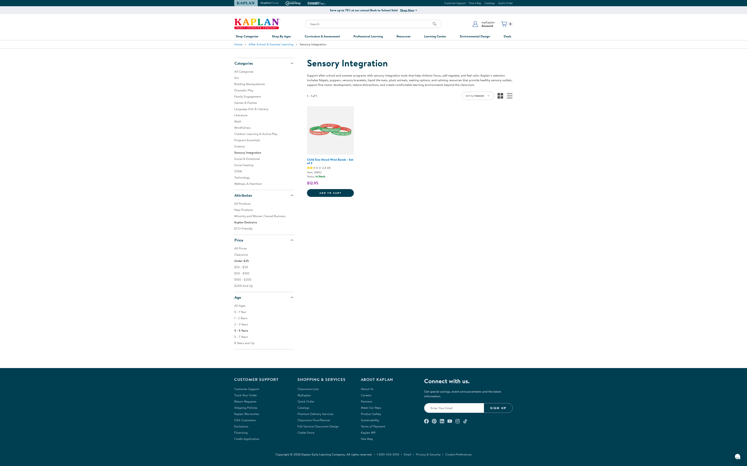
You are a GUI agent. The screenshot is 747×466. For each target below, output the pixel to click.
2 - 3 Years (241, 324)
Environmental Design (475, 36)
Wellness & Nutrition (248, 183)
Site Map (367, 439)
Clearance (241, 254)
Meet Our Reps (371, 407)
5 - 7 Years (241, 337)
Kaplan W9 (368, 432)
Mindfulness (242, 127)
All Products (242, 203)
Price (238, 240)
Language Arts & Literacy (251, 109)
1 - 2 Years (240, 318)
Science (239, 146)
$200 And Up (243, 286)
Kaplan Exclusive (245, 222)
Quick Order (505, 3)
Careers (366, 395)
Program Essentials (247, 140)
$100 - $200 (242, 279)
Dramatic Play (243, 90)
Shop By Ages (281, 36)
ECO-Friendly (243, 228)
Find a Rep (475, 3)
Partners (366, 401)
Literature (240, 115)
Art (236, 78)
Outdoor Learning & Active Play (255, 134)
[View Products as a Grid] (500, 96)
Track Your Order (245, 395)
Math (237, 121)
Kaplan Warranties (246, 414)
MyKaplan (304, 395)
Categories (243, 63)
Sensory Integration (247, 152)
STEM (238, 171)
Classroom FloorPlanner (313, 420)
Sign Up (498, 408)
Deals (507, 36)
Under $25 (241, 261)
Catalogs (489, 3)
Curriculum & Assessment (322, 36)
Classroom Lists (308, 389)
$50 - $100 (241, 273)
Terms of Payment (373, 426)
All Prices (240, 248)
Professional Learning (368, 36)
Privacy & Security (428, 454)
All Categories (243, 71)
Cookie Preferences (458, 454)
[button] (483, 23)
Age (237, 297)
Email (407, 454)
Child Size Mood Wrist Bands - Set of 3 (330, 161)
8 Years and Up (244, 343)
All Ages (239, 305)
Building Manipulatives (249, 84)
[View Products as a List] (510, 96)
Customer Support (455, 3)
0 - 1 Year (240, 312)
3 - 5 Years (241, 330)
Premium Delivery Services (315, 414)
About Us (367, 389)
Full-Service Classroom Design (318, 426)
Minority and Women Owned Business (260, 216)
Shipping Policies (245, 407)
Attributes (243, 195)
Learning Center (435, 36)
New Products (243, 210)
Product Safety (371, 414)
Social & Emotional (247, 159)
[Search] (434, 24)
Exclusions (241, 426)
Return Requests (245, 401)
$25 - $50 (241, 267)
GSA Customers (245, 420)
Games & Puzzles (245, 102)
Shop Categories (247, 36)
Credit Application (246, 439)
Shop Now (407, 10)
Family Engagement (247, 96)
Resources (403, 36)
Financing (241, 432)
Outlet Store (305, 432)
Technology (242, 177)
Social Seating (243, 165)
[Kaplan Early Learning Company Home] (257, 24)
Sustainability (370, 420)
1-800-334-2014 (388, 454)
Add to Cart (336, 193)
